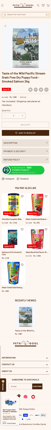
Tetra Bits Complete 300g (11, 219)
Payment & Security (15, 151)
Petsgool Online (29, 409)
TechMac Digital (39, 424)
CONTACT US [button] (8, 364)
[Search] (5, 15)
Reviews (3, 387)
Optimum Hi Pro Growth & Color (12, 253)
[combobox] (25, 15)
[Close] (46, 14)
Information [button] (9, 357)
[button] (48, 5)
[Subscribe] (37, 386)
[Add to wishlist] (22, 196)
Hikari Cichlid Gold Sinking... (13, 287)
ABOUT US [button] (7, 371)
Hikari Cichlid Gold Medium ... (37, 219)
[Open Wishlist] (43, 5)
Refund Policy (12, 160)
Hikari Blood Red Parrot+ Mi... (37, 252)
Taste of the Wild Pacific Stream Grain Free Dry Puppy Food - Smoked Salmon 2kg (25, 330)
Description (10, 143)
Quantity (6, 110)
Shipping (21, 101)
